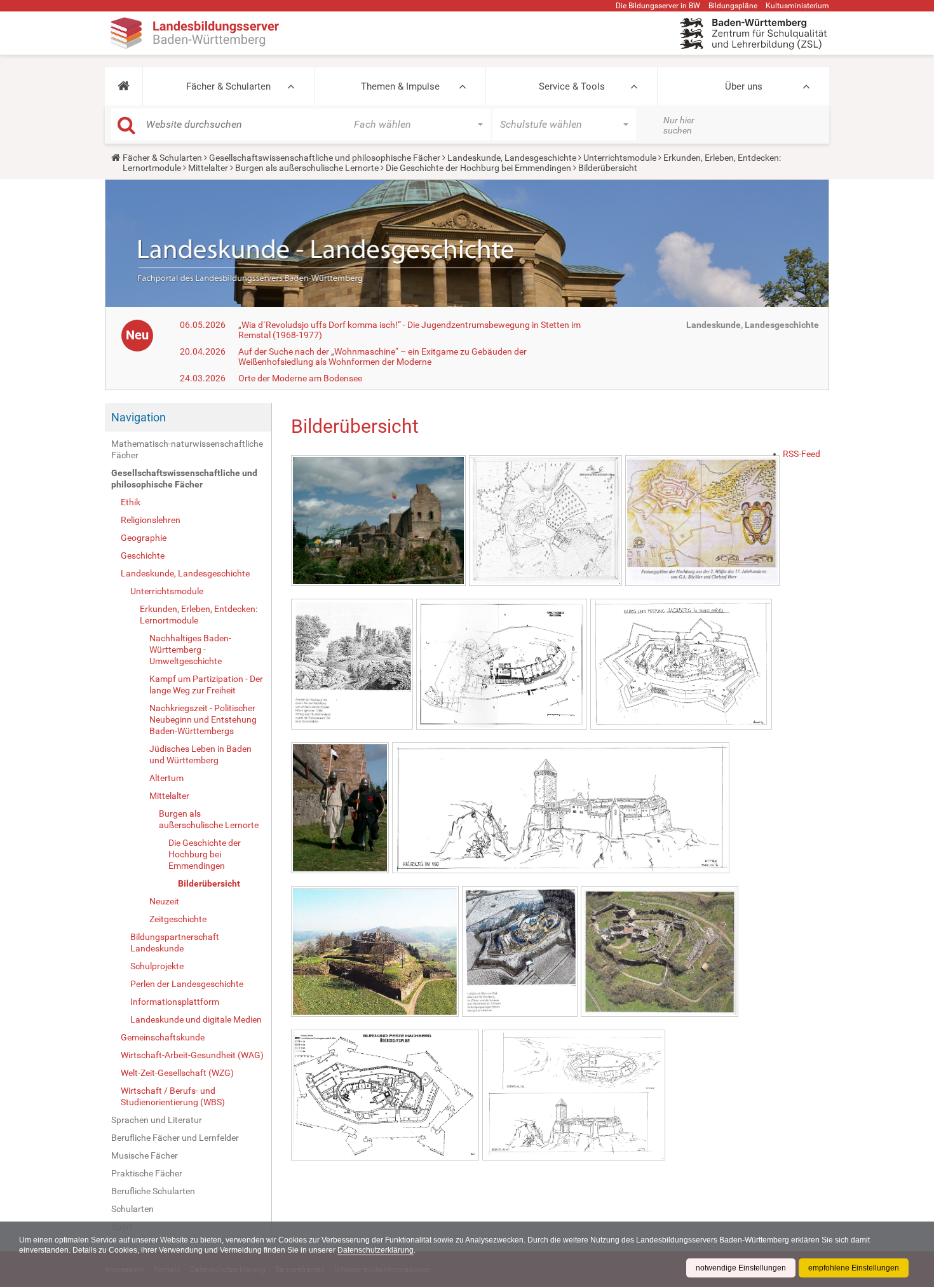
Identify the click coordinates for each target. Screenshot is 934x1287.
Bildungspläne (732, 5)
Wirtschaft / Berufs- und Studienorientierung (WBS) (173, 1096)
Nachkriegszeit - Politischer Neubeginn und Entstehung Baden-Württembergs (203, 719)
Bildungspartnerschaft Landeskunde (174, 942)
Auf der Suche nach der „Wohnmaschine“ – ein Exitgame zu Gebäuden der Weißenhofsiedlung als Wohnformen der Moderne (382, 356)
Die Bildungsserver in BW (658, 5)
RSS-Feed (801, 454)
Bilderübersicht (209, 883)
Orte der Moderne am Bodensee (300, 378)
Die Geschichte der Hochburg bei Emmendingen (478, 168)
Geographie (143, 538)
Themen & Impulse (400, 86)
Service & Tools (572, 86)
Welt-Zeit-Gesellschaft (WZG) (177, 1073)
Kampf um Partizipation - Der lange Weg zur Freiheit (206, 684)
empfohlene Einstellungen (853, 1267)
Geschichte (143, 555)
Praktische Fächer (146, 1173)
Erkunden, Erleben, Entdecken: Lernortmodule (198, 614)
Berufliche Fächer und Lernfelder (175, 1138)
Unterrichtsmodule (619, 158)
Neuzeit (164, 901)
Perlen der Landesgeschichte (186, 984)
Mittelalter (208, 168)
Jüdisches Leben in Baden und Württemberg (200, 754)
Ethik (130, 502)
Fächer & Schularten (228, 86)
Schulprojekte (157, 966)
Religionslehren (150, 520)
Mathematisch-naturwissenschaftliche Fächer (187, 449)
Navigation (138, 417)
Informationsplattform (174, 1002)
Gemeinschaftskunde (163, 1037)
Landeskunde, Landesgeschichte (511, 158)
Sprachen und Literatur (156, 1120)
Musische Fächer (144, 1155)
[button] (124, 86)
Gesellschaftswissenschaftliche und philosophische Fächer (324, 158)
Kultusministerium (797, 5)
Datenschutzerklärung (375, 1250)
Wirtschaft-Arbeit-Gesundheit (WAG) (192, 1055)
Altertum (166, 778)
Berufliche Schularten (153, 1191)
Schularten (132, 1209)
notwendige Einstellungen (741, 1267)
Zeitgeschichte (177, 919)
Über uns (743, 86)
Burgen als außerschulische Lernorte (307, 168)
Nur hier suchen (678, 125)
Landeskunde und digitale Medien (196, 1019)
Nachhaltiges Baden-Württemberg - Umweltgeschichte (190, 649)
